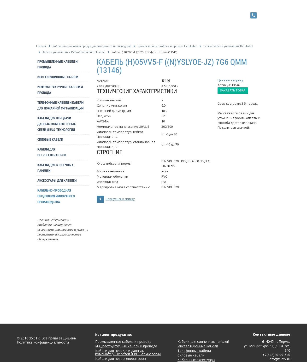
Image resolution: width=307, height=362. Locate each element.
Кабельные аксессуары (196, 359)
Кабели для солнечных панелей (55, 168)
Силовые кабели (50, 139)
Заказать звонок (264, 15)
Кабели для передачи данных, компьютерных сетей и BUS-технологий (56, 124)
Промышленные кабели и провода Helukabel (167, 46)
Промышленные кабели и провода (57, 64)
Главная (41, 46)
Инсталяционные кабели (197, 346)
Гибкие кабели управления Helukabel (228, 46)
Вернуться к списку (120, 199)
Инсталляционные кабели (57, 77)
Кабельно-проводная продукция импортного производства (92, 46)
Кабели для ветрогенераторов (51, 152)
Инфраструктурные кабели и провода (60, 89)
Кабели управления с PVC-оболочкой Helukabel (74, 52)
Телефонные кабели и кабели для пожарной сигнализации (60, 105)
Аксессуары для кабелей (57, 180)
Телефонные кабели (194, 350)
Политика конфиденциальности (43, 342)
